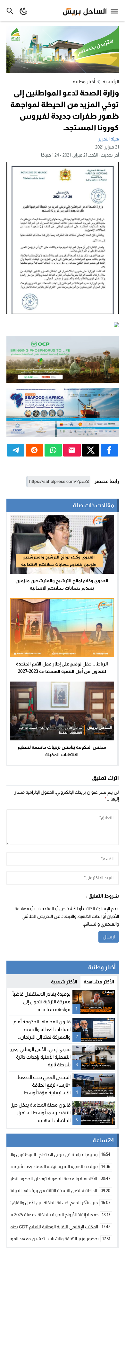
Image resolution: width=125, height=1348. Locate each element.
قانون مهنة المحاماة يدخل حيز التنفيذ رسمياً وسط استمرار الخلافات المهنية (41, 1112)
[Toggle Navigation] (116, 10)
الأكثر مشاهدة (99, 981)
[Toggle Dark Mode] (23, 10)
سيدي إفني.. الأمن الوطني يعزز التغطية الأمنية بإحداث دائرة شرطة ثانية (40, 1056)
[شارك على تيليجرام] (16, 450)
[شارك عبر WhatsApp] (53, 450)
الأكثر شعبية (64, 981)
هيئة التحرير (108, 138)
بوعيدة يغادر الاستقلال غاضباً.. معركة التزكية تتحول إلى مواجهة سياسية (41, 1001)
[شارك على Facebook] (109, 450)
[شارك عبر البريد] (72, 450)
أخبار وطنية (84, 81)
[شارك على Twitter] (91, 450)
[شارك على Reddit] (34, 450)
